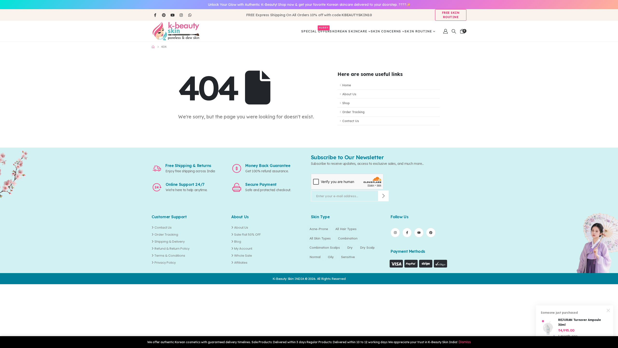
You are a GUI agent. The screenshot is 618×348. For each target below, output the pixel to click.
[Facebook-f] (407, 232)
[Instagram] (181, 15)
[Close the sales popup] (608, 310)
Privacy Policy (165, 262)
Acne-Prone (318, 229)
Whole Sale (243, 255)
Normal (315, 257)
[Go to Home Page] (153, 47)
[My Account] (445, 31)
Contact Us (350, 121)
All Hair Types (346, 229)
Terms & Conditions (169, 255)
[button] (453, 31)
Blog (237, 241)
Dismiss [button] (464, 342)
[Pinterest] (163, 15)
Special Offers (316, 30)
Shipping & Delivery (169, 241)
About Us (349, 94)
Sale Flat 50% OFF (247, 234)
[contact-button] (383, 195)
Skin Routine (418, 31)
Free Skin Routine (451, 15)
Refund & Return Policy (172, 248)
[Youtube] (172, 15)
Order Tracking (353, 112)
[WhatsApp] (189, 15)
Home (346, 85)
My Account (243, 248)
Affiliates (240, 262)
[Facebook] (155, 15)
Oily (331, 257)
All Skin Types (320, 238)
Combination (348, 238)
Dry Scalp (367, 247)
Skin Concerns (386, 31)
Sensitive (348, 257)
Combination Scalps (324, 247)
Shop (346, 103)
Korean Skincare (349, 31)
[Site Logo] (176, 31)
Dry (350, 247)
